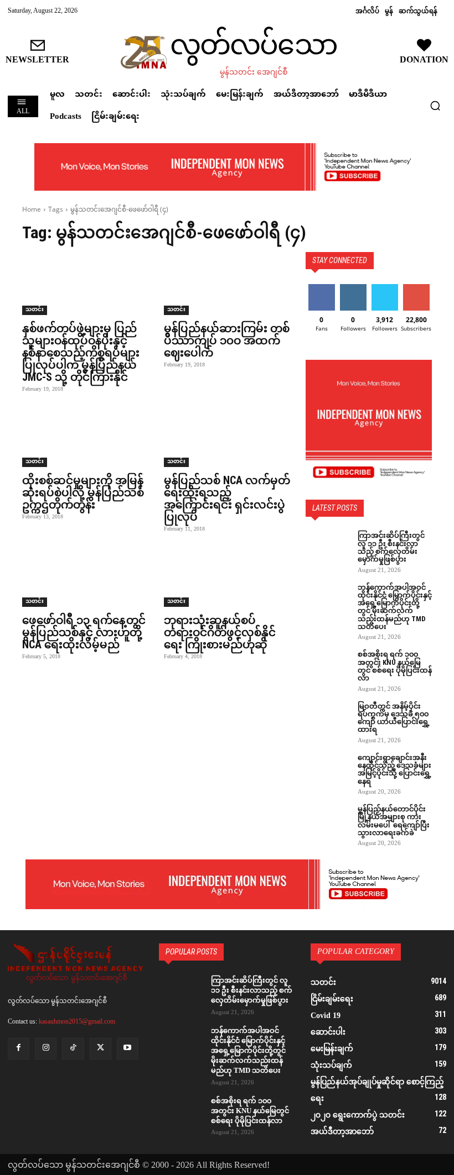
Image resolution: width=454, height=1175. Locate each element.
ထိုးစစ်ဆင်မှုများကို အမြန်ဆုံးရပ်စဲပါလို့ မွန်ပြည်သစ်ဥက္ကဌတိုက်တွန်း (83, 492)
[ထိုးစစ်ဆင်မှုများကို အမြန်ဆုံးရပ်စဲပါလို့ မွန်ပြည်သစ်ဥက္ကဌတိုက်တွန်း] (85, 435)
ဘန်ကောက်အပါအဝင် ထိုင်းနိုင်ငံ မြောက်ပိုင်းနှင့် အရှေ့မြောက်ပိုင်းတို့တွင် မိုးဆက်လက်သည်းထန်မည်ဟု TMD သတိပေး (395, 607)
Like (321, 288)
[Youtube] (127, 1048)
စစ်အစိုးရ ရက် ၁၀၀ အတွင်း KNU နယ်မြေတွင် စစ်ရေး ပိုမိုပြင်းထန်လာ (395, 666)
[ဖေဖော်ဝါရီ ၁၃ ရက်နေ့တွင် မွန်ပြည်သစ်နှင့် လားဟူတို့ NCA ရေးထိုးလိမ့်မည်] (85, 575)
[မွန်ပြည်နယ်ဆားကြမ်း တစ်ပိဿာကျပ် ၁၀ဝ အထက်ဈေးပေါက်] (227, 283)
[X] (100, 1048)
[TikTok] (73, 1048)
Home (31, 209)
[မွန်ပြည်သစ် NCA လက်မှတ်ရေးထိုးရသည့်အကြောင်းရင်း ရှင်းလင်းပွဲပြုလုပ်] (227, 435)
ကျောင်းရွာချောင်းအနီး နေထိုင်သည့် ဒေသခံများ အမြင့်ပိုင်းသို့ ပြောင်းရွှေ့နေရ (394, 769)
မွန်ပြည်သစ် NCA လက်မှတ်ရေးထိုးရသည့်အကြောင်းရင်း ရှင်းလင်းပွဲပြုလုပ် (227, 498)
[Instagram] (45, 1048)
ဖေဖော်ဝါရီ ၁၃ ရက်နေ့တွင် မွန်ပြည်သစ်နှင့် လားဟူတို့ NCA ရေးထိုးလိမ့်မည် (84, 632)
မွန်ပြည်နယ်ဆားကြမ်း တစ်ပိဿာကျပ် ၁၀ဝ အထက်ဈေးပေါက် (227, 340)
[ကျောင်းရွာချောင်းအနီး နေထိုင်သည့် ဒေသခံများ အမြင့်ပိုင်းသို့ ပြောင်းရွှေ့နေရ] (328, 769)
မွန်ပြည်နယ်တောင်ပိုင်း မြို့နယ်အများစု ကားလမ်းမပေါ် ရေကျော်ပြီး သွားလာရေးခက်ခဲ (394, 821)
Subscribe (416, 288)
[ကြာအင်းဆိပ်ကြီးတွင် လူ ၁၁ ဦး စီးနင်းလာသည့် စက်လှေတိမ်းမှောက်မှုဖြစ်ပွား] (328, 547)
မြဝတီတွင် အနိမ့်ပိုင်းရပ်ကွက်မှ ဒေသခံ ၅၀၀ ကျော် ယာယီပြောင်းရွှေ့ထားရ (394, 718)
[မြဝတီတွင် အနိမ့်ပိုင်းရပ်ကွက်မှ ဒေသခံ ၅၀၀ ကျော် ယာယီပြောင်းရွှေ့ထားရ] (328, 717)
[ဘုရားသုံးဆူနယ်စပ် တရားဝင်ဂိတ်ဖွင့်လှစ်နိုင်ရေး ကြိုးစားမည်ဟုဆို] (227, 575)
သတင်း (34, 310)
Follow (353, 288)
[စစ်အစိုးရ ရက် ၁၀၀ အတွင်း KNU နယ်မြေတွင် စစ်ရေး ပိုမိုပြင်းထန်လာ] (328, 666)
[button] (435, 106)
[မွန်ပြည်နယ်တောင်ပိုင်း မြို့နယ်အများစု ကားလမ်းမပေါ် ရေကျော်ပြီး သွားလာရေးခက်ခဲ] (328, 820)
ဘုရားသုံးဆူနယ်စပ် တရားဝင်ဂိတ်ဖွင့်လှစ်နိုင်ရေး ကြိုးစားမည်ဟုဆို (220, 632)
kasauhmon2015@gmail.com (77, 1021)
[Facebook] (18, 1048)
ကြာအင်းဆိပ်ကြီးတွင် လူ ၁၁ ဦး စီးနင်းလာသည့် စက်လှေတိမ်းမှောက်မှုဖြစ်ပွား (391, 547)
